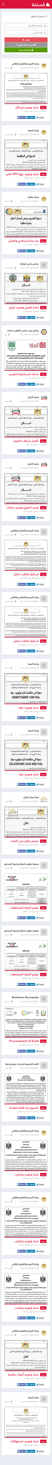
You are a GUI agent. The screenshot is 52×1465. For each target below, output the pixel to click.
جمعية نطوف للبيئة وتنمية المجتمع (21, 864)
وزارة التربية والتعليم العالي (25, 63)
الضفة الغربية (9, 135)
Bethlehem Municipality (25, 997)
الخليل (6, 401)
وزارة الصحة (33, 130)
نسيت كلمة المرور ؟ (25, 45)
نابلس (6, 1068)
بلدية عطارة (33, 197)
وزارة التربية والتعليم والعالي (25, 530)
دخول (27, 40)
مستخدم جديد (25, 50)
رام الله (7, 68)
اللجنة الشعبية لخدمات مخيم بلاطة (22, 1064)
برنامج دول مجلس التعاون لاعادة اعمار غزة (23, 331)
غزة (5, 335)
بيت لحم (7, 1001)
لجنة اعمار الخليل (31, 797)
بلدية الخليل (33, 397)
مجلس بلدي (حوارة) (29, 264)
